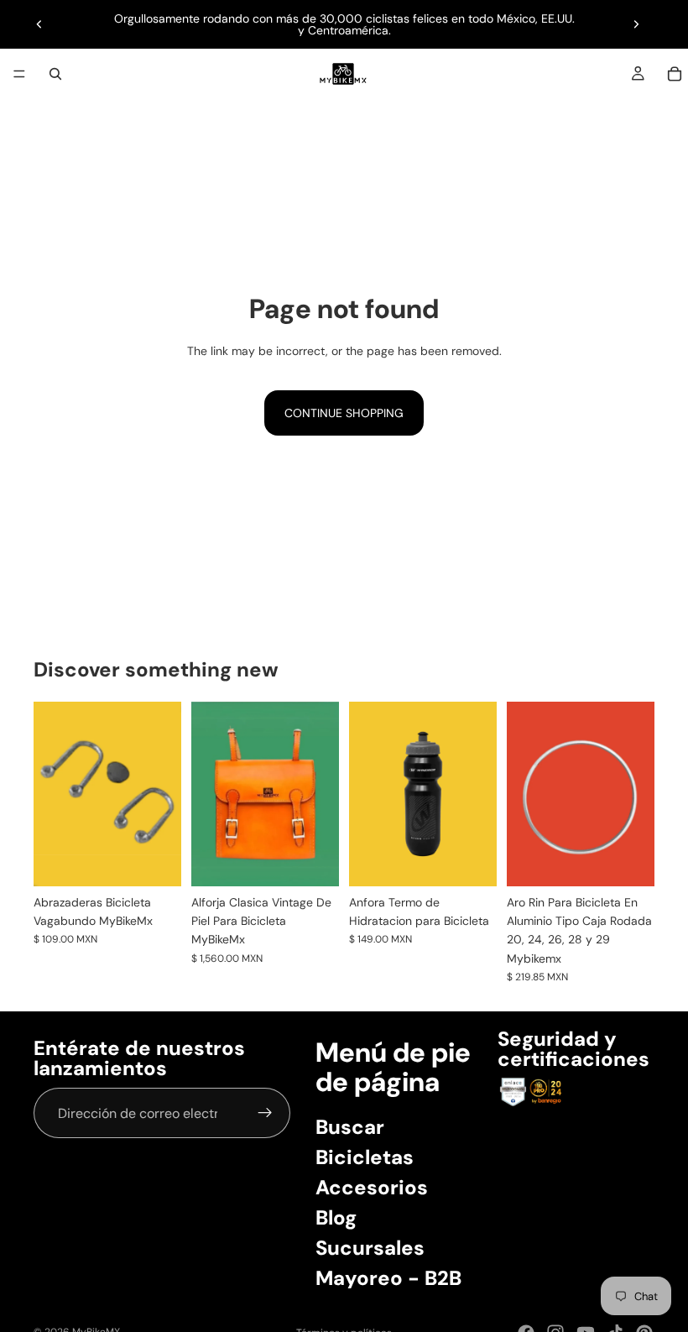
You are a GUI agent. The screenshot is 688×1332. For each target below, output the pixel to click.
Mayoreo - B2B (388, 1278)
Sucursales (370, 1248)
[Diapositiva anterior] (39, 24)
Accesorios (371, 1187)
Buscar (349, 1127)
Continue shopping (344, 412)
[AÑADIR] (155, 860)
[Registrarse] (265, 1113)
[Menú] (19, 74)
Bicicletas (364, 1157)
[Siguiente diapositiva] (636, 24)
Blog (336, 1217)
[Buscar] (55, 73)
